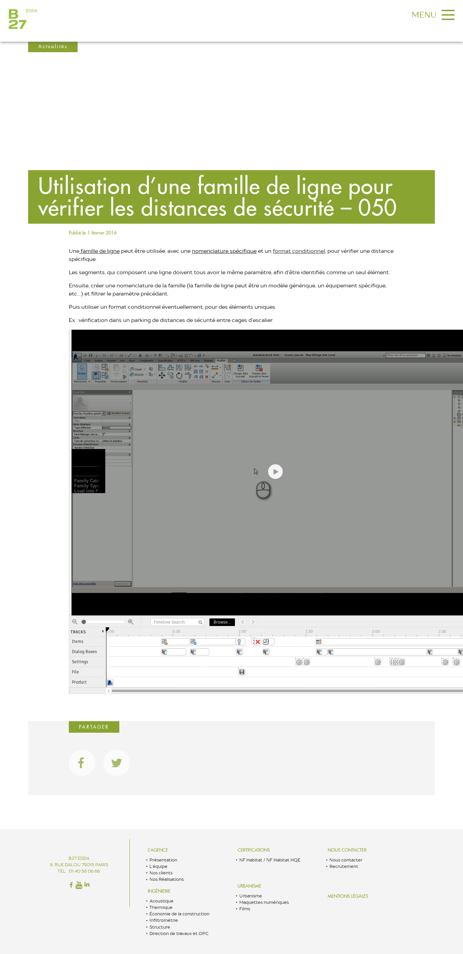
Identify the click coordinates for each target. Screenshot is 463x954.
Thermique (161, 907)
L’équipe (158, 866)
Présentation (163, 860)
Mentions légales (348, 896)
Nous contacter (347, 850)
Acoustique (161, 901)
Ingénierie (159, 891)
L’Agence (158, 850)
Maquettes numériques (264, 902)
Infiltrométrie (163, 920)
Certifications (254, 850)
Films (244, 909)
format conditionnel (299, 251)
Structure (159, 927)
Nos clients (161, 873)
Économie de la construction (179, 914)
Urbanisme (249, 886)
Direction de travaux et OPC (178, 933)
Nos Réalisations (166, 879)
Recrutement (343, 866)
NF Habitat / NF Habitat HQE (269, 860)
